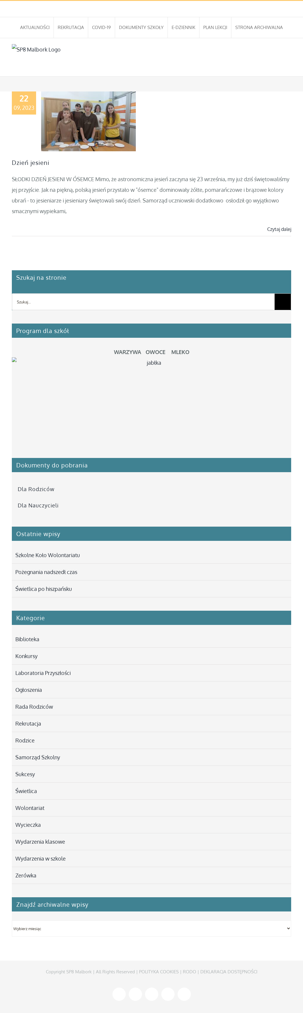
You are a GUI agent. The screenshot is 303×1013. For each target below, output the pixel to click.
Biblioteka (27, 639)
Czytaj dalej (279, 229)
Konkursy (26, 656)
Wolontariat (29, 808)
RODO (189, 972)
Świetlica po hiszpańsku (43, 589)
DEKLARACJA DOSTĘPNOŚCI (228, 972)
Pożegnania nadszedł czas (46, 572)
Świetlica (26, 791)
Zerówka (25, 875)
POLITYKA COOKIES (159, 972)
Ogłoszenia (28, 689)
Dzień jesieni (30, 162)
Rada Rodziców (34, 706)
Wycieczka (28, 824)
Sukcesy (25, 774)
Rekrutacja (28, 723)
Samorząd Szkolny (37, 757)
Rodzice (25, 740)
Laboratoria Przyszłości (43, 673)
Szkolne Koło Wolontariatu (47, 555)
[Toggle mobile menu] (288, 67)
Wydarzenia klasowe (40, 841)
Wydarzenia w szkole (40, 858)
